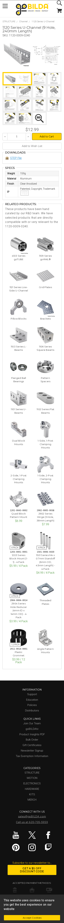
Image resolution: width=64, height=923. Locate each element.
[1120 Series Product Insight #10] (54, 105)
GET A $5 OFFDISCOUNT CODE (32, 870)
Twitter (32, 835)
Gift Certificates (32, 745)
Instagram (32, 847)
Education (32, 699)
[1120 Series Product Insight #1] (39, 78)
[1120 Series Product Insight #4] (24, 91)
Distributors (32, 710)
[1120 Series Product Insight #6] (54, 91)
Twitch (48, 847)
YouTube (15, 835)
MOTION (32, 778)
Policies (32, 705)
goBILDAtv (32, 728)
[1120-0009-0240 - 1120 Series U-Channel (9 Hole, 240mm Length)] (17, 54)
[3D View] (39, 118)
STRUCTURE (8, 21)
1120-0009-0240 (19, 35)
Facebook (48, 835)
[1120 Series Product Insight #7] (10, 105)
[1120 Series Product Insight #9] (39, 105)
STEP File (16, 158)
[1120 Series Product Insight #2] (54, 78)
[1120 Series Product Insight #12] (24, 118)
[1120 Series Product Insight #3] (10, 91)
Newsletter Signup (32, 750)
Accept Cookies (32, 917)
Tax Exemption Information (32, 756)
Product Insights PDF (32, 734)
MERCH (32, 799)
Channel (23, 21)
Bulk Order (32, 739)
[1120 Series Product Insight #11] (10, 118)
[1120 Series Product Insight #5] (39, 91)
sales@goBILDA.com (32, 816)
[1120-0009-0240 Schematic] (46, 54)
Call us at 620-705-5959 (32, 822)
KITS (32, 794)
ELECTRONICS (32, 783)
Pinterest (15, 847)
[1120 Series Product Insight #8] (24, 105)
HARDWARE (32, 789)
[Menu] (6, 6)
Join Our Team (32, 723)
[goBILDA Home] (32, 9)
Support (32, 694)
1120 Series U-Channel (42, 21)
